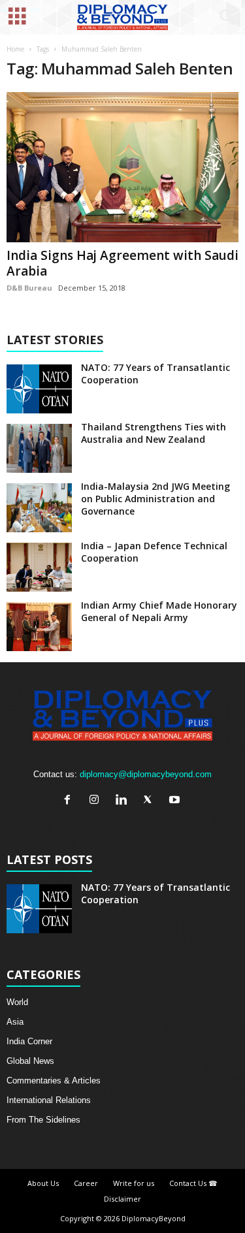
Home (15, 49)
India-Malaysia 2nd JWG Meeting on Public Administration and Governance (155, 498)
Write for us (133, 1183)
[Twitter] (150, 801)
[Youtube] (176, 801)
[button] (224, 17)
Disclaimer (122, 1199)
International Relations (49, 1100)
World (17, 1002)
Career (86, 1183)
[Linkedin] (123, 801)
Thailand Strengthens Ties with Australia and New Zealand (153, 433)
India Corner (29, 1041)
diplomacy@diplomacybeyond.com (146, 774)
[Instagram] (97, 801)
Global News (30, 1061)
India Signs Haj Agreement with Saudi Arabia (122, 263)
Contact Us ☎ (193, 1183)
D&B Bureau (29, 288)
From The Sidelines (43, 1120)
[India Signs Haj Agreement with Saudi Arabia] (122, 167)
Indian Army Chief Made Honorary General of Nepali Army (159, 611)
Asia (15, 1022)
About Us (43, 1183)
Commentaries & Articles (54, 1080)
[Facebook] (70, 801)
